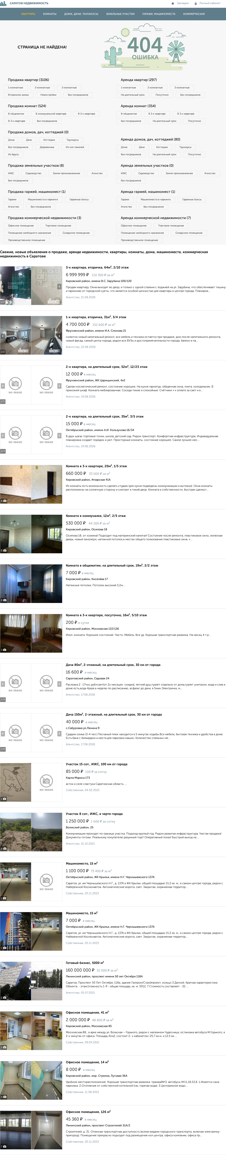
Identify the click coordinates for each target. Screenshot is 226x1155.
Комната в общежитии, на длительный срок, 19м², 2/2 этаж (112, 565)
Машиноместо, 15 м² (82, 863)
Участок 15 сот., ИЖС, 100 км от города (96, 764)
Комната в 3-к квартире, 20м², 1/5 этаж (96, 466)
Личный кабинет (210, 3)
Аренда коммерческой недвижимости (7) (156, 218)
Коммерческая (194, 14)
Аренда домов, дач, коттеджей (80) (150, 139)
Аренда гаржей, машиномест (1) (148, 192)
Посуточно (162, 95)
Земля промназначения (66, 173)
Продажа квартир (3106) (28, 80)
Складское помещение (76, 233)
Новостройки (48, 95)
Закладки (183, 3)
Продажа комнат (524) (27, 106)
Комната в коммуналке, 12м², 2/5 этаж (96, 516)
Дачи (29, 140)
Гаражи (12, 199)
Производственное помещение (26, 240)
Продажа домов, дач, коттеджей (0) (38, 132)
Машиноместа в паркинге (43, 199)
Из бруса (13, 154)
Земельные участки (120, 14)
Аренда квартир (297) (139, 80)
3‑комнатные (69, 87)
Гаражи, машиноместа (159, 14)
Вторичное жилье (18, 95)
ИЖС (11, 173)
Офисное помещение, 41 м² (87, 1012)
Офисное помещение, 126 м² (88, 1112)
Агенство (97, 173)
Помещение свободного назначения (29, 233)
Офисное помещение (21, 225)
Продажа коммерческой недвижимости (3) (44, 218)
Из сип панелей (75, 147)
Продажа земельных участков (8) (36, 166)
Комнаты (49, 14)
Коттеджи (49, 140)
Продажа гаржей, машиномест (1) (37, 192)
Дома (11, 140)
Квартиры (28, 14)
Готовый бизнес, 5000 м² (85, 963)
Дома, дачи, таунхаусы (81, 14)
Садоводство (33, 173)
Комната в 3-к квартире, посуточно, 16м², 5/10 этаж (106, 615)
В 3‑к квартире (16, 121)
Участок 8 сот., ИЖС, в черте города (94, 814)
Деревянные (47, 147)
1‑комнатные (15, 87)
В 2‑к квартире (86, 114)
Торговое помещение (58, 225)
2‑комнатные (42, 87)
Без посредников (78, 95)
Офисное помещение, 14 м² (87, 1062)
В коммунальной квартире (51, 114)
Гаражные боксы (79, 199)
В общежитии (16, 114)
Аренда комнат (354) (138, 106)
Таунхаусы (73, 140)
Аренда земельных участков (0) (147, 166)
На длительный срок (133, 95)
